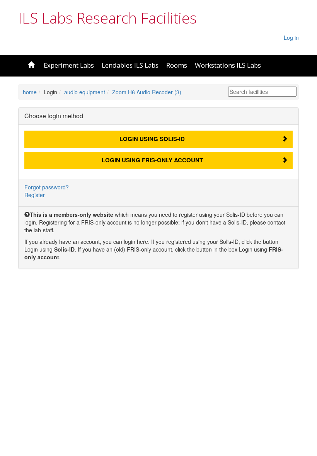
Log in (291, 37)
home (30, 92)
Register (34, 195)
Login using (152, 138)
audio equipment (84, 92)
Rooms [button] (176, 65)
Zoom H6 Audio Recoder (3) (146, 92)
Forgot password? (46, 187)
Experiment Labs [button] (69, 65)
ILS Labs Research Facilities (107, 18)
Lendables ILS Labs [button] (130, 65)
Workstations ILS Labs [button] (228, 65)
